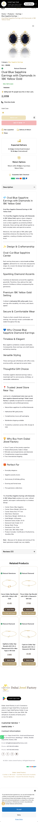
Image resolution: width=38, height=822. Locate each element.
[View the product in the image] (9, 583)
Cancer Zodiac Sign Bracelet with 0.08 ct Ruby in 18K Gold (9, 596)
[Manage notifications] (3, 803)
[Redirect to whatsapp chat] (2, 737)
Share (6, 133)
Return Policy (19, 168)
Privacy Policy (19, 819)
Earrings (18, 14)
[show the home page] (19, 688)
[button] (35, 791)
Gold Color (5, 108)
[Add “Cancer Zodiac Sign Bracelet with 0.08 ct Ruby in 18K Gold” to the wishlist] (3, 570)
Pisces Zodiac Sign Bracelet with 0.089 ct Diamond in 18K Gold (28, 596)
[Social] (3, 754)
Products (11, 14)
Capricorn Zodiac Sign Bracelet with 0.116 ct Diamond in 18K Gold (28, 647)
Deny (19, 815)
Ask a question (9, 130)
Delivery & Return (25, 130)
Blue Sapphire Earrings (9, 16)
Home (4, 14)
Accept (19, 809)
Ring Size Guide (9, 102)
